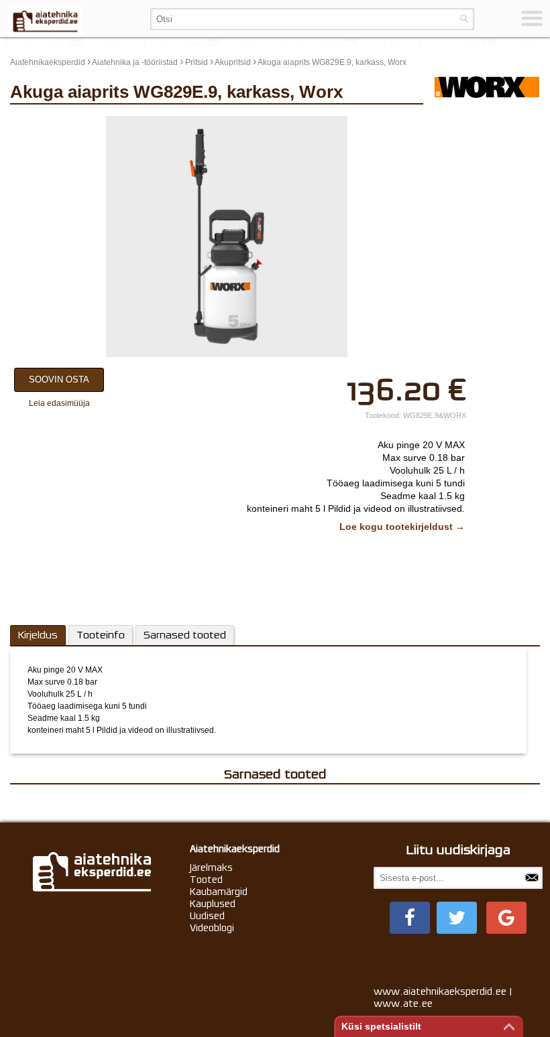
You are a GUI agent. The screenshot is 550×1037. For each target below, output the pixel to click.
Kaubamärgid (219, 891)
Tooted (206, 879)
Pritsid (196, 62)
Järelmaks (211, 867)
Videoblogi (212, 927)
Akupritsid (233, 62)
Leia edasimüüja (59, 403)
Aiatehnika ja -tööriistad (135, 62)
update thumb (464, 121)
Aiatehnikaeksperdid (47, 62)
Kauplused (212, 903)
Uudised (207, 915)
